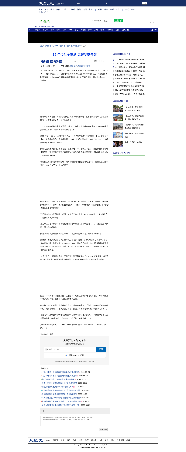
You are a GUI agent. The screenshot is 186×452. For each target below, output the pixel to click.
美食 (70, 29)
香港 (52, 9)
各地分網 (42, 12)
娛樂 (112, 9)
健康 (133, 9)
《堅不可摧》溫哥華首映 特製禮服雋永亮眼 (59, 376)
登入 (144, 3)
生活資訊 (110, 29)
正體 (58, 3)
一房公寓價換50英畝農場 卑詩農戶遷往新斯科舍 (61, 398)
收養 (88, 66)
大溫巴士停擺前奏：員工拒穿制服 (128, 82)
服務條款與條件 (83, 361)
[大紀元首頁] (46, 3)
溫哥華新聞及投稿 (74, 46)
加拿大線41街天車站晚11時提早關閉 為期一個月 (61, 405)
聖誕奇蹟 (82, 66)
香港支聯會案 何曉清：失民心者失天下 (57, 387)
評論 (79, 9)
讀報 (118, 29)
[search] (92, 3)
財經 (106, 9)
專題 (85, 9)
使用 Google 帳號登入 (76, 355)
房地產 (83, 29)
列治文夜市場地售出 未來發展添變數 (129, 90)
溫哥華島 (73, 66)
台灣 (64, 9)
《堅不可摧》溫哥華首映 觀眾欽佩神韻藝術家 (60, 372)
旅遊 (96, 29)
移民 (58, 29)
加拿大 (38, 29)
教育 (76, 29)
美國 (46, 9)
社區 (52, 29)
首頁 (31, 29)
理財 (102, 29)
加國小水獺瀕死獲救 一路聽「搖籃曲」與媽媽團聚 (135, 94)
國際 (58, 9)
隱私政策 (91, 361)
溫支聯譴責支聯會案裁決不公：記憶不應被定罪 (61, 390)
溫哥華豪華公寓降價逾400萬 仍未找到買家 (60, 394)
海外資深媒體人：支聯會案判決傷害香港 (58, 379)
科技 (100, 9)
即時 (73, 9)
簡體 (62, 3)
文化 (118, 9)
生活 (127, 9)
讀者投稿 (125, 29)
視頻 (91, 9)
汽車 (90, 29)
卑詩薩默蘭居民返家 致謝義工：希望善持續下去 (61, 401)
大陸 (41, 9)
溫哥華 (45, 29)
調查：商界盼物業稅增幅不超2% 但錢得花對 (60, 383)
